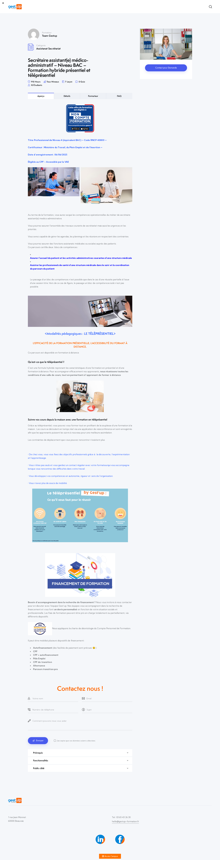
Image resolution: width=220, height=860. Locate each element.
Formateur (47, 32)
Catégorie (41, 45)
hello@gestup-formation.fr (125, 821)
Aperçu (40, 95)
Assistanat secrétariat (48, 48)
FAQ (119, 95)
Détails (67, 95)
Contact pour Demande (166, 67)
